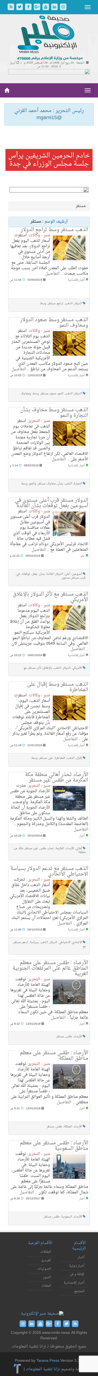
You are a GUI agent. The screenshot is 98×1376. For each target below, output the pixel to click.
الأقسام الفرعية (40, 1243)
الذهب (69, 303)
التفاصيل (52, 273)
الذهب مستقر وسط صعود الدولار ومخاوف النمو (54, 322)
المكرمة (60, 848)
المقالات (45, 1252)
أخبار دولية (76, 1266)
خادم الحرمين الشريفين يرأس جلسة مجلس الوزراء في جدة (49, 160)
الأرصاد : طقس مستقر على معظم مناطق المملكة (54, 1055)
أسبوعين (77, 574)
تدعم (25, 942)
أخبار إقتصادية (76, 280)
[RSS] (11, 7)
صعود (53, 393)
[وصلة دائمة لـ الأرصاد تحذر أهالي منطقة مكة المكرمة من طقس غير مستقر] (69, 798)
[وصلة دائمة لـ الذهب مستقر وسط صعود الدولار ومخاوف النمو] (69, 343)
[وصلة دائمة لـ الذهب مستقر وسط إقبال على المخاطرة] (69, 708)
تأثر (39, 668)
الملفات (46, 1286)
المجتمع (79, 1291)
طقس (42, 848)
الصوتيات (44, 1269)
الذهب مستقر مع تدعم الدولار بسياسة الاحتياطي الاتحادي (49, 871)
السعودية (66, 1216)
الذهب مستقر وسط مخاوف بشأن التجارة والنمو (54, 412)
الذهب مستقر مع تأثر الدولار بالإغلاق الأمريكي (50, 597)
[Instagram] (63, 7)
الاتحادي (77, 942)
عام (83, 556)
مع (25, 668)
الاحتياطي (65, 942)
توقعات (26, 574)
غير (36, 848)
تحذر (51, 848)
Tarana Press (47, 1360)
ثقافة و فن (77, 1274)
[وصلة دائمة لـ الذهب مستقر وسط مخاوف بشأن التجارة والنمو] (69, 433)
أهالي (79, 848)
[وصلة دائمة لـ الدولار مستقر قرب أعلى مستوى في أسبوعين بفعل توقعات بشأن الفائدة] (69, 524)
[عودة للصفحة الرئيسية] (49, 38)
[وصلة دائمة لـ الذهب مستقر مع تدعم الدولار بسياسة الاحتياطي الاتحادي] (69, 892)
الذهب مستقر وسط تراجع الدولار (54, 230)
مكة (21, 848)
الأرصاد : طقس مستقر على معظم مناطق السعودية (54, 1145)
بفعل (34, 574)
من (15, 848)
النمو (60, 393)
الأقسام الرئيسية (79, 1245)
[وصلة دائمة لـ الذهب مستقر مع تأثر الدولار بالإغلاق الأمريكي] (69, 617)
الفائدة (50, 574)
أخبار (82, 835)
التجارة (78, 483)
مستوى (66, 578)
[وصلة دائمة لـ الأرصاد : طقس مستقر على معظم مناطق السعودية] (69, 1166)
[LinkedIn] (55, 7)
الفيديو (46, 1260)
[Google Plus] (37, 7)
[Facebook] (28, 7)
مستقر (51, 303)
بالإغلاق (47, 668)
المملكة (68, 1126)
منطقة (81, 852)
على (50, 758)
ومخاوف (26, 393)
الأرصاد (70, 848)
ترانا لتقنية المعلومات (43, 1369)
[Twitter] (20, 7)
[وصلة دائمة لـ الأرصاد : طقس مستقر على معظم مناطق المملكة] (69, 1076)
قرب (82, 578)
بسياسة (34, 942)
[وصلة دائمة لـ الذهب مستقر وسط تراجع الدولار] (69, 248)
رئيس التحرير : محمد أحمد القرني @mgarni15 (49, 114)
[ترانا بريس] (18, 1369)
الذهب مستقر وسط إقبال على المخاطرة (57, 687)
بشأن (60, 483)
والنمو (32, 483)
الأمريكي (77, 668)
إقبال (79, 758)
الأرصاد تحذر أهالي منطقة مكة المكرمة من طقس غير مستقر (56, 777)
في (18, 574)
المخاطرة (59, 758)
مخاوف (51, 483)
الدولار (78, 303)
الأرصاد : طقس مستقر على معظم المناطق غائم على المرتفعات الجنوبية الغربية (50, 968)
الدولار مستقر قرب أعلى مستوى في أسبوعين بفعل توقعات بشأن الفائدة (51, 503)
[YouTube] (46, 7)
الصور (47, 1277)
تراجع (60, 303)
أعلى (67, 574)
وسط (43, 303)
